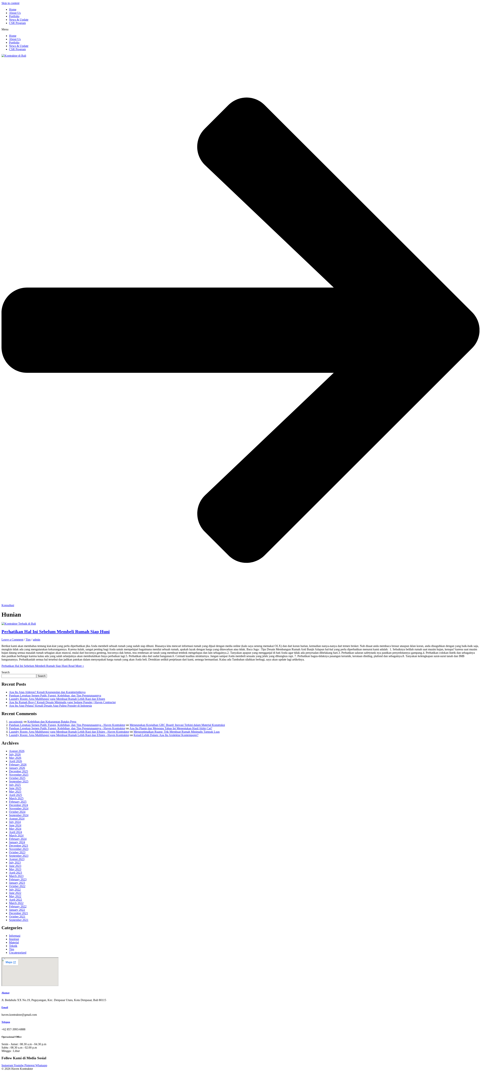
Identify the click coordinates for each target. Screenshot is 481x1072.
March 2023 (16, 876)
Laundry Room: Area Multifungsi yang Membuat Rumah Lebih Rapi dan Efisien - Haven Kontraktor (69, 731)
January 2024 (17, 842)
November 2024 (18, 808)
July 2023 (15, 862)
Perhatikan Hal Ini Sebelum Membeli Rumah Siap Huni (56, 631)
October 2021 (17, 916)
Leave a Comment (12, 639)
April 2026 (15, 761)
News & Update (18, 19)
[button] (240, 29)
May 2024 (15, 828)
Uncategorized (17, 952)
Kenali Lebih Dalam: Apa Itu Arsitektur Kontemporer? (166, 735)
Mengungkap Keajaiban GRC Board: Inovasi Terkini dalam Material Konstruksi (177, 725)
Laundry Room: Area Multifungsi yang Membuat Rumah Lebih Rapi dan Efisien (57, 698)
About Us (15, 12)
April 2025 (15, 795)
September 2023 (18, 855)
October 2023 (17, 852)
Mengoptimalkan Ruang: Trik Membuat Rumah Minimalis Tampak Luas (177, 731)
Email (5, 1007)
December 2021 (18, 913)
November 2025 (18, 774)
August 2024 (16, 818)
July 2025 (15, 784)
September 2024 (18, 815)
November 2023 (18, 849)
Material (14, 942)
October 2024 (17, 811)
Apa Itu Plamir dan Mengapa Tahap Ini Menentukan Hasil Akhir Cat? (170, 728)
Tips (28, 639)
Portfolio (14, 16)
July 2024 (15, 822)
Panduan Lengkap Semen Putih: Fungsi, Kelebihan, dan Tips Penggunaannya (55, 695)
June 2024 (15, 825)
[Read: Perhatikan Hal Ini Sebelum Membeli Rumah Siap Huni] (19, 623)
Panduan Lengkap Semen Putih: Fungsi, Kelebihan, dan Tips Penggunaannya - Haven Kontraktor (67, 725)
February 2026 (17, 764)
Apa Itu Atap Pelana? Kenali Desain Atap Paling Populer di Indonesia (50, 705)
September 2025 (18, 781)
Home (12, 9)
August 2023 (16, 859)
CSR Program (17, 23)
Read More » (43, 665)
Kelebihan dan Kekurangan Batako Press (51, 721)
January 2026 (17, 768)
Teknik (13, 945)
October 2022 (17, 886)
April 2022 (15, 899)
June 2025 (15, 788)
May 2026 (15, 757)
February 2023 (17, 879)
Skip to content (10, 3)
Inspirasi (14, 939)
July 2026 (15, 754)
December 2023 (18, 845)
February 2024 (17, 838)
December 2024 (18, 805)
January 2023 (17, 882)
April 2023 (15, 872)
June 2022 (15, 892)
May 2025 (15, 791)
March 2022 (16, 903)
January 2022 (17, 909)
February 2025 (17, 801)
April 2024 (15, 832)
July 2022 (15, 889)
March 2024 (16, 835)
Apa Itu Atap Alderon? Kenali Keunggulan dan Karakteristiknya (47, 692)
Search (6, 672)
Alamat (5, 992)
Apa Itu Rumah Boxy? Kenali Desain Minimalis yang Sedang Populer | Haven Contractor (62, 702)
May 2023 (15, 869)
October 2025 (17, 778)
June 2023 (15, 865)
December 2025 (18, 771)
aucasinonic (16, 721)
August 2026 (16, 751)
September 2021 (18, 920)
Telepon (6, 1022)
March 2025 (16, 798)
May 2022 (15, 896)
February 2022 (17, 906)
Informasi (14, 935)
